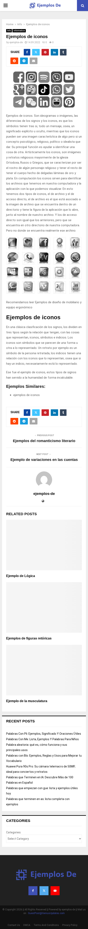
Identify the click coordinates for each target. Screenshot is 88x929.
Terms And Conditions (46, 925)
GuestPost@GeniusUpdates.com (46, 913)
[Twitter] (44, 890)
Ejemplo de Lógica (20, 576)
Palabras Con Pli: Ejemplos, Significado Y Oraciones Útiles (43, 733)
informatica (19, 30)
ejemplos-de (16, 42)
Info (9, 30)
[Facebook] (32, 890)
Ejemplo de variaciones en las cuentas (44, 460)
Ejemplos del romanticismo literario (44, 441)
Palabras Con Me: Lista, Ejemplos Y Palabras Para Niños (42, 739)
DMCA (26, 925)
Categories (13, 832)
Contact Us (14, 925)
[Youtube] (55, 890)
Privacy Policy (69, 925)
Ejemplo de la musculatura (26, 701)
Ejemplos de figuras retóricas (29, 638)
